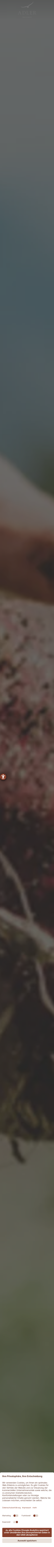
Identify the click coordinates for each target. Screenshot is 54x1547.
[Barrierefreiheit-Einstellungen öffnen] (3, 777)
